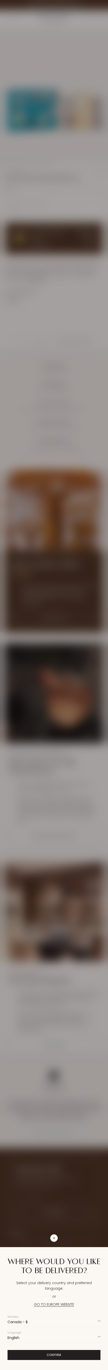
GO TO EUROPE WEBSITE (54, 1304)
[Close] (80, 1238)
